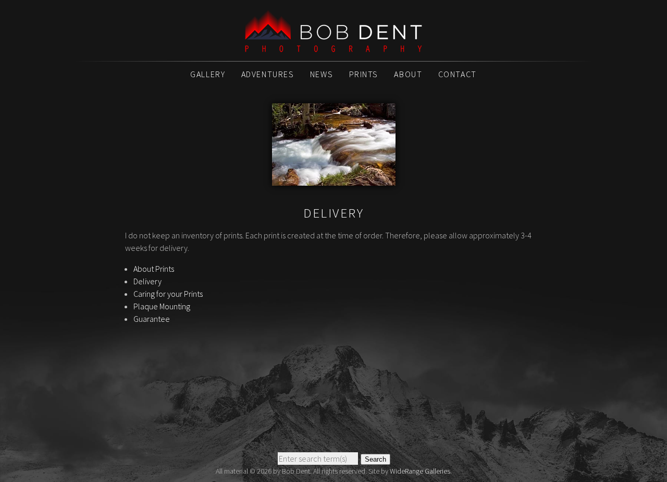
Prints (364, 74)
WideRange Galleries (420, 471)
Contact (457, 74)
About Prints (153, 268)
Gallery (207, 74)
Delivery (147, 281)
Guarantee (151, 319)
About (408, 74)
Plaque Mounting (161, 306)
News (321, 74)
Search (375, 459)
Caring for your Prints (168, 293)
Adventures (267, 74)
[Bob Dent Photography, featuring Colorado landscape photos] (333, 46)
